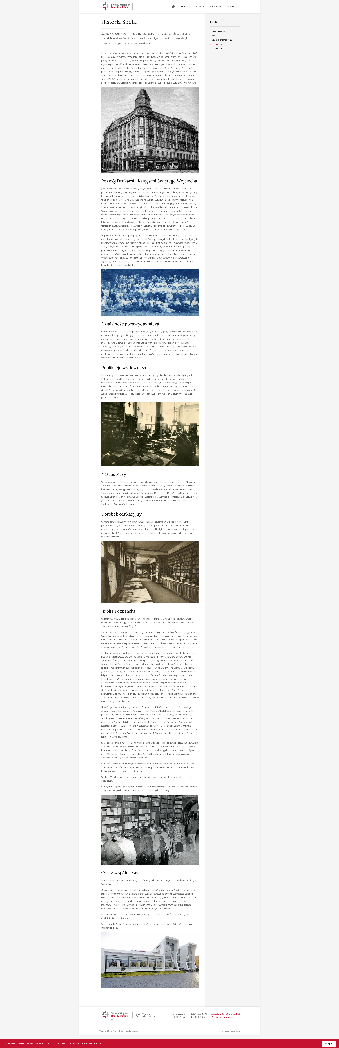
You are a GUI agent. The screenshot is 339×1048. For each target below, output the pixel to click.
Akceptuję (329, 1043)
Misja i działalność (219, 32)
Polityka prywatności (221, 1017)
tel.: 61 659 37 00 (199, 1014)
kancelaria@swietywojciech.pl (225, 1014)
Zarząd (215, 36)
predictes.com (234, 1031)
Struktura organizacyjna (222, 40)
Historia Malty (218, 48)
